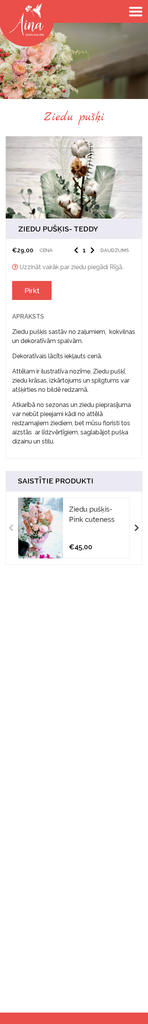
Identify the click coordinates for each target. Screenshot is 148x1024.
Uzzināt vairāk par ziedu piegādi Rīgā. (70, 267)
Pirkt (31, 290)
